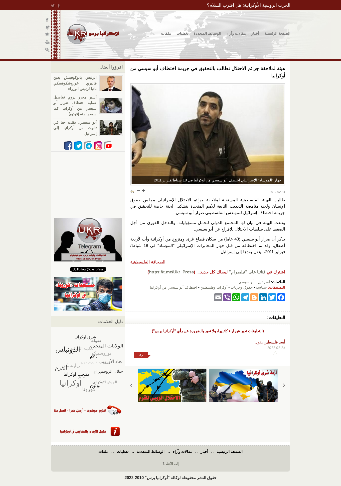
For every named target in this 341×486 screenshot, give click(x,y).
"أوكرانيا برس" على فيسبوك (47, 20)
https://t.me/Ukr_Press (171, 272)
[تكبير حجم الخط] (143, 190)
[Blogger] (254, 297)
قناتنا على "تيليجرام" (247, 272)
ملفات (166, 33)
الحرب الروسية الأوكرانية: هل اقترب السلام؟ (248, 5)
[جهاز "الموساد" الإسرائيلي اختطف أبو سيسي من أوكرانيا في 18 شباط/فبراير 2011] (207, 134)
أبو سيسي (246, 282)
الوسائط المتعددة (207, 33)
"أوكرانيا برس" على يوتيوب (47, 42)
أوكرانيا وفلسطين (213, 287)
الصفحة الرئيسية (277, 33)
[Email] (218, 297)
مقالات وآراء (236, 33)
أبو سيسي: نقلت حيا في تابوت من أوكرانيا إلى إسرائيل (75, 128)
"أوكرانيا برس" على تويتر (47, 35)
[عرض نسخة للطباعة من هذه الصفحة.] (132, 191)
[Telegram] (245, 297)
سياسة (261, 287)
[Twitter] (272, 297)
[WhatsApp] (236, 297)
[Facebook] (281, 297)
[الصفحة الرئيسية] (93, 34)
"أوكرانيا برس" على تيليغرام (47, 27)
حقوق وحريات (242, 287)
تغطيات (182, 33)
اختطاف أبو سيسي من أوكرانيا (173, 287)
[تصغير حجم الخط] (138, 190)
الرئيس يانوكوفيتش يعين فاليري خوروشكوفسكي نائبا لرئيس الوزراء (75, 83)
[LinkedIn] (263, 297)
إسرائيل (264, 282)
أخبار (255, 33)
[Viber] (227, 297)
